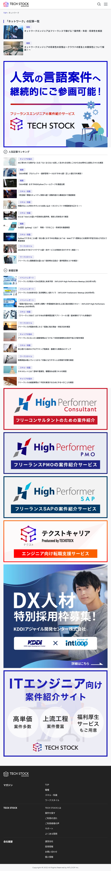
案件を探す (50, 813)
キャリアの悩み (26, 159)
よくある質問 (51, 833)
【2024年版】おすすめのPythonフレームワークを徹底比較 (41, 184)
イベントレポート (27, 278)
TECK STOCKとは (53, 807)
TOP (47, 784)
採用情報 (49, 846)
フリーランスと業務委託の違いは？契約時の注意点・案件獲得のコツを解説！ (48, 261)
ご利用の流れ (51, 818)
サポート (49, 828)
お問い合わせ (51, 851)
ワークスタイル (26, 246)
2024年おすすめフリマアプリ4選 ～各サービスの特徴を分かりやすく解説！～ (48, 250)
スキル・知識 (25, 191)
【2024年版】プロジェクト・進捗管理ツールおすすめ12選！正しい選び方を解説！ (50, 173)
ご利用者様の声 (52, 823)
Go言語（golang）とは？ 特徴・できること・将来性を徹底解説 (44, 227)
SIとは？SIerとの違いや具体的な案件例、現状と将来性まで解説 (43, 217)
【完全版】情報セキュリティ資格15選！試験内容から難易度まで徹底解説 (46, 195)
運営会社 (49, 841)
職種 (28, 27)
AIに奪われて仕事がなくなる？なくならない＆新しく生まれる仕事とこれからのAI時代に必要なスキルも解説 (61, 163)
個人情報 (49, 856)
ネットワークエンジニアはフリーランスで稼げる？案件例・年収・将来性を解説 (63, 30)
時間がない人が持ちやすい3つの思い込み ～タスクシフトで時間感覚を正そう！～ (50, 206)
